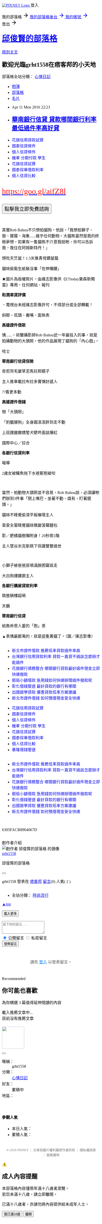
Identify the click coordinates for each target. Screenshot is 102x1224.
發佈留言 (10, 944)
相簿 (16, 86)
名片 (16, 98)
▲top (6, 904)
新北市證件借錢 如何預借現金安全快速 (46, 698)
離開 (28, 1214)
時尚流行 (41, 895)
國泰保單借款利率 (28, 170)
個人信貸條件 (24, 152)
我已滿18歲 (12, 1214)
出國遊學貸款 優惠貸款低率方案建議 (44, 692)
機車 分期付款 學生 (29, 158)
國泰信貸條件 (24, 146)
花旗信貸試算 (24, 164)
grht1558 (9, 853)
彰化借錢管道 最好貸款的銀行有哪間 (44, 686)
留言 (47, 881)
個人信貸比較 (24, 176)
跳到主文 (10, 52)
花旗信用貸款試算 (28, 140)
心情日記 (43, 77)
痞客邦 (36, 881)
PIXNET (22, 1150)
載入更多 (10, 914)
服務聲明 (53, 1155)
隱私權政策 (88, 1150)
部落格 (18, 92)
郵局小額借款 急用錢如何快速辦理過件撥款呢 (52, 680)
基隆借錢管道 (24, 750)
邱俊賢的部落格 (29, 38)
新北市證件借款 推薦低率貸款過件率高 (46, 651)
